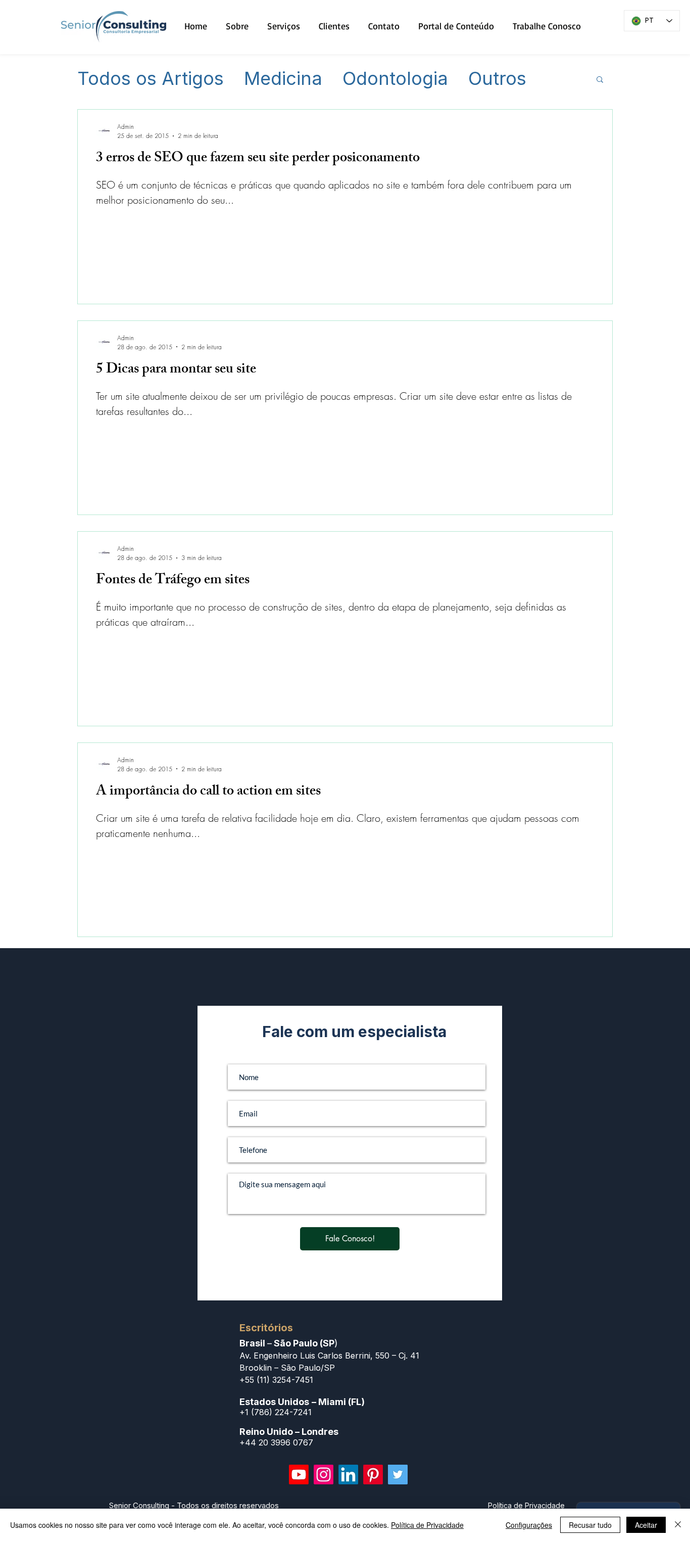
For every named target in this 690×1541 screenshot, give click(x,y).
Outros (497, 79)
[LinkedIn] (348, 1474)
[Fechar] (678, 1525)
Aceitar (646, 1525)
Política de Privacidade (427, 1525)
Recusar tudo (590, 1525)
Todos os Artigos (150, 79)
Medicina (283, 79)
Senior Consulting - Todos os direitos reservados (194, 1505)
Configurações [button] (529, 1525)
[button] (600, 80)
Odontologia (395, 79)
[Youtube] (299, 1474)
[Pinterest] (373, 1474)
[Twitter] (398, 1474)
